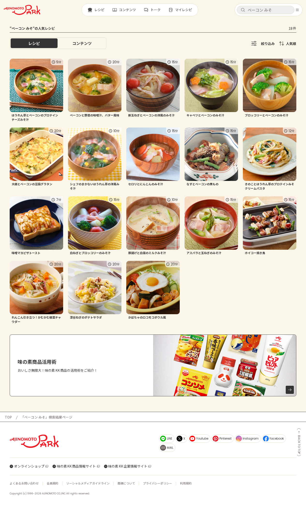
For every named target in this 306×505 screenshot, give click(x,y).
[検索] (243, 10)
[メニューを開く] (297, 10)
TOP (8, 417)
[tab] (82, 43)
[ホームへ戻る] (22, 10)
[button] (265, 10)
